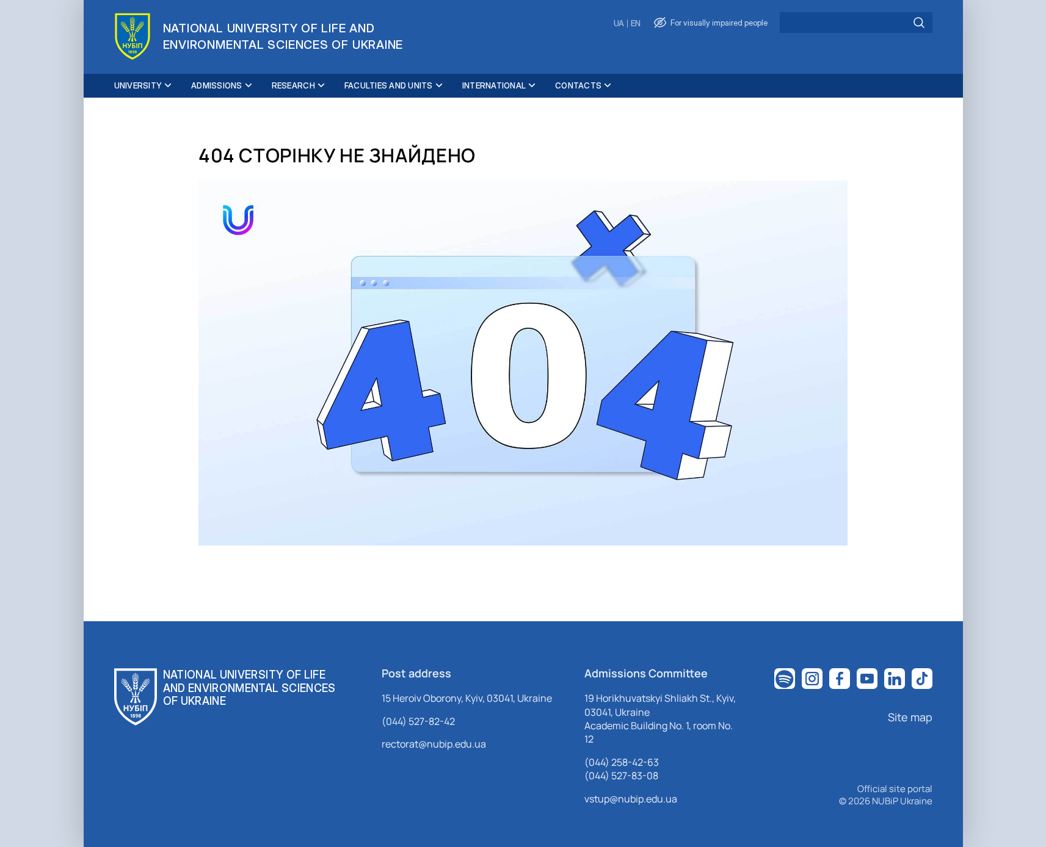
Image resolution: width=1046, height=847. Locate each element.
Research (293, 85)
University (138, 85)
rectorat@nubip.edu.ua (434, 744)
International (494, 85)
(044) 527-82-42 (418, 721)
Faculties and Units (388, 85)
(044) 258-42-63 (621, 762)
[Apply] (919, 22)
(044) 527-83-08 (621, 775)
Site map (910, 717)
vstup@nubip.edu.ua (630, 799)
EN (636, 23)
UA (619, 23)
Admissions (216, 85)
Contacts (578, 85)
